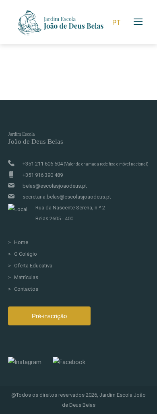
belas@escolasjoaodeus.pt (55, 186)
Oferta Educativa (33, 266)
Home (21, 242)
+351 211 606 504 (86, 164)
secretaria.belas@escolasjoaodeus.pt (67, 197)
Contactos (26, 289)
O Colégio (25, 254)
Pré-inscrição (49, 316)
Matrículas (26, 277)
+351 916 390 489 (43, 175)
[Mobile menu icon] (145, 22)
